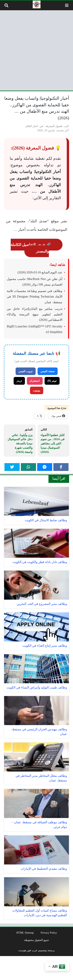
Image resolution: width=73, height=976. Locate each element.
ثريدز (19, 380)
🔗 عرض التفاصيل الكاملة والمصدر (31, 248)
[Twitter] (12, 467)
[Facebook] (61, 467)
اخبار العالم (32, 126)
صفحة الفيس (47, 371)
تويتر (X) (52, 380)
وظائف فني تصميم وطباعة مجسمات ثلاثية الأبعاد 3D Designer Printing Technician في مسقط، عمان (34, 296)
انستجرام (35, 380)
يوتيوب (36, 390)
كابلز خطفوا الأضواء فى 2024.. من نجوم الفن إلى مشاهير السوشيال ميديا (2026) (53, 443)
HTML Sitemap (25, 932)
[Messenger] (44, 467)
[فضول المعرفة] (36, 4)
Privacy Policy (49, 932)
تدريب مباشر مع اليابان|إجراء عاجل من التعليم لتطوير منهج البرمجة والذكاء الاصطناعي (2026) (34, 314)
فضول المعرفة (54, 126)
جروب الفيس (25, 371)
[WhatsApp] (28, 467)
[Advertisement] (36, 50)
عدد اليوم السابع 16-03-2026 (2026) (40, 272)
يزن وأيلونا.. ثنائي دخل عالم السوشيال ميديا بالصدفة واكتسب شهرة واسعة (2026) (20, 443)
